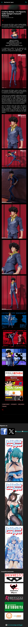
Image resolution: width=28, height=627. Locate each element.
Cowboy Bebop (5, 404)
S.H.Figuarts (14, 404)
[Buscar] (26, 2)
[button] (2, 20)
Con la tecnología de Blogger (15, 625)
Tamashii (4, 406)
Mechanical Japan (9, 2)
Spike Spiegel (21, 404)
